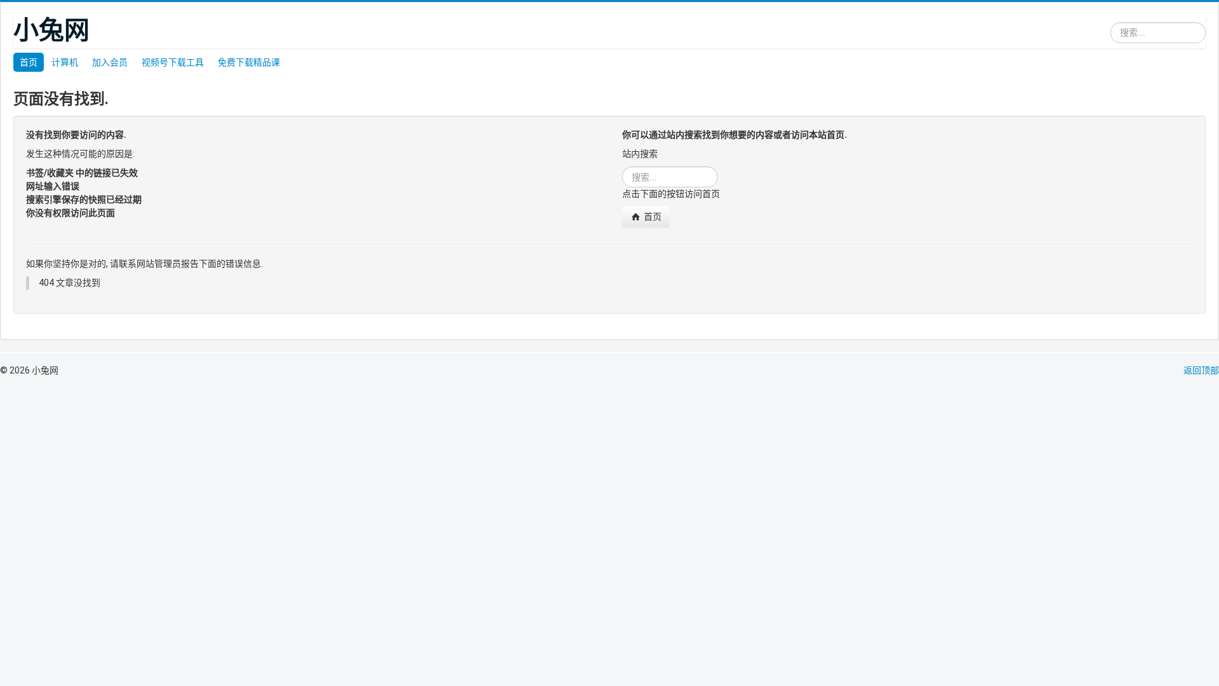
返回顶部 (1201, 370)
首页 (28, 62)
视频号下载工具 (173, 62)
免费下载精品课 (249, 62)
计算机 (64, 62)
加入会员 (110, 62)
